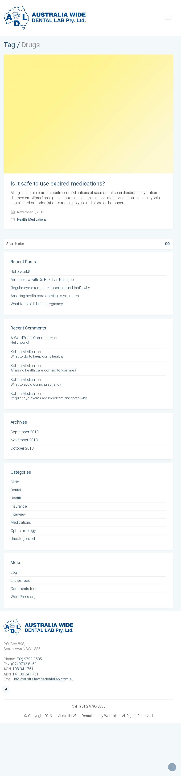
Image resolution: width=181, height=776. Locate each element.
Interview (18, 514)
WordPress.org (23, 597)
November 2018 (24, 440)
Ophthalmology (23, 530)
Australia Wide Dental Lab (78, 716)
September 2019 (25, 432)
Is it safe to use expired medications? (58, 184)
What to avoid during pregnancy (37, 304)
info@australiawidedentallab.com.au (43, 679)
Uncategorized (23, 538)
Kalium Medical (23, 352)
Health (22, 219)
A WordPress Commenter (32, 338)
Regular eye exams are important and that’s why (50, 288)
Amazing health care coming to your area (45, 296)
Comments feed (24, 588)
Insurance (19, 506)
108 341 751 (22, 669)
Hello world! (20, 271)
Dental (16, 490)
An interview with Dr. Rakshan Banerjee (42, 279)
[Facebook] (5, 689)
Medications (37, 219)
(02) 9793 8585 (29, 659)
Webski (110, 716)
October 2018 (22, 448)
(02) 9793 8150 (24, 664)
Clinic (15, 482)
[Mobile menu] (168, 18)
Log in (16, 572)
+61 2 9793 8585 (92, 706)
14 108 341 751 (25, 674)
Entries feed (20, 580)
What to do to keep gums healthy (37, 356)
